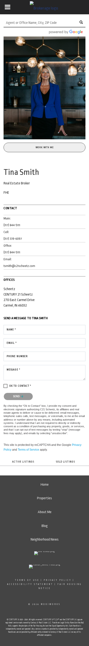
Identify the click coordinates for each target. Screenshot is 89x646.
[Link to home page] (44, 7)
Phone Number (17, 356)
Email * (12, 343)
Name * (11, 329)
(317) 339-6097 (13, 238)
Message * (13, 369)
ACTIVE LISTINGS (23, 461)
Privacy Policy (57, 580)
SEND (17, 396)
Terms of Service (28, 449)
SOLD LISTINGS (65, 461)
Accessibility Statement (30, 584)
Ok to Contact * (20, 386)
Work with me (45, 147)
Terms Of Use (27, 580)
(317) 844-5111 (12, 225)
